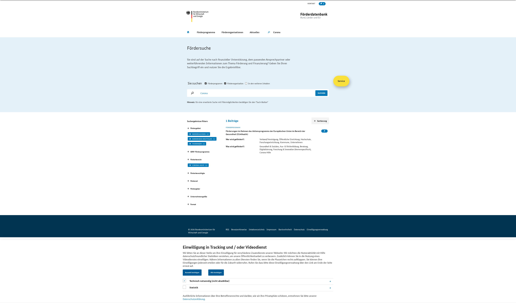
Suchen (321, 93)
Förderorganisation (235, 83)
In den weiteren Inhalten (259, 83)
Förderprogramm (215, 83)
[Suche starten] (269, 32)
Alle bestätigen (216, 272)
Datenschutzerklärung (194, 299)
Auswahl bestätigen (192, 272)
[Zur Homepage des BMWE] (197, 16)
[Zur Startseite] (308, 16)
